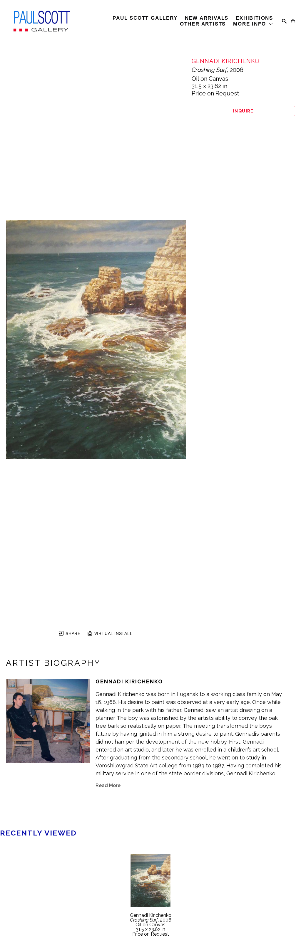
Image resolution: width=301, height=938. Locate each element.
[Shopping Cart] (293, 21)
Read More (108, 785)
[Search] (284, 21)
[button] (253, 24)
